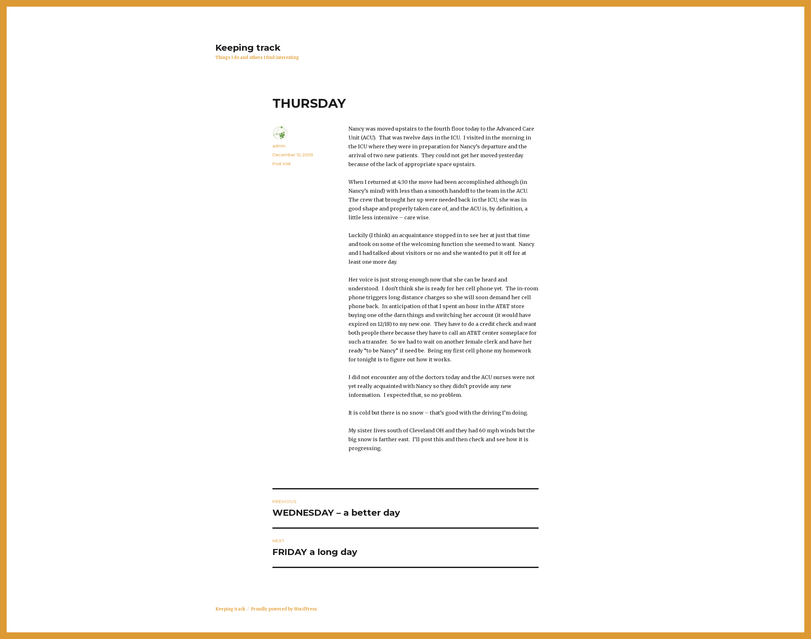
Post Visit (281, 163)
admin (278, 145)
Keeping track (247, 47)
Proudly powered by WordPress (284, 609)
